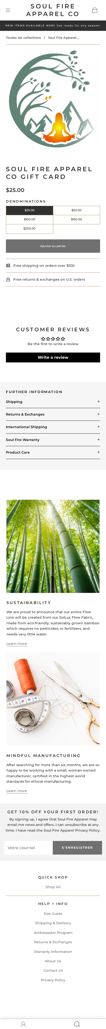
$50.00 (76, 210)
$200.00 (29, 228)
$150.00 (76, 219)
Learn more (16, 643)
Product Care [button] (18, 452)
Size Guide (53, 913)
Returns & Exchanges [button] (25, 414)
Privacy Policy (53, 980)
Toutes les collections (23, 38)
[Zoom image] (53, 99)
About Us (53, 961)
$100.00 (29, 219)
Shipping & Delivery (53, 923)
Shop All (53, 887)
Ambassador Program (53, 932)
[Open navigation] (11, 10)
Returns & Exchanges (53, 942)
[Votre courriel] (28, 847)
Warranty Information (53, 951)
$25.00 (30, 210)
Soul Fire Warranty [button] (22, 440)
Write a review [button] (53, 357)
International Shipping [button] (26, 427)
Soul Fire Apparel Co (53, 10)
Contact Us (53, 970)
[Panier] (94, 10)
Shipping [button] (14, 401)
